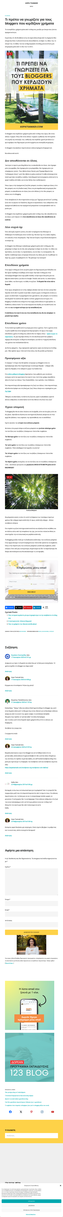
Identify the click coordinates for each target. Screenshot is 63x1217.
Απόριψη (31, 1206)
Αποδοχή (31, 1201)
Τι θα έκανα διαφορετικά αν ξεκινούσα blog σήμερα (19, 1095)
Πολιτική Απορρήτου (31, 1214)
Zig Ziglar (8, 391)
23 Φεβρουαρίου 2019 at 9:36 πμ (21, 821)
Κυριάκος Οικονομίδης (18, 655)
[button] (60, 1185)
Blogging (23, 631)
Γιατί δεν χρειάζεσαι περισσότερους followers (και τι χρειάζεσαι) (23, 1102)
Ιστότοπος (8, 920)
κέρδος (51, 631)
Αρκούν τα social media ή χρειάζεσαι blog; (16, 1099)
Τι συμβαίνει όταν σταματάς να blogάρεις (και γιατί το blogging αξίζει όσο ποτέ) (27, 1105)
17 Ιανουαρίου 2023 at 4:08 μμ (21, 679)
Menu (31, 6)
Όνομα (7, 899)
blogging (45, 631)
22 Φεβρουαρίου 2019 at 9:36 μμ (21, 784)
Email (7, 910)
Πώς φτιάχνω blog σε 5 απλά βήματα (15, 1092)
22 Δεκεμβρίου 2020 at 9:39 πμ (21, 747)
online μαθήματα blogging (16, 374)
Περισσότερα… (9, 963)
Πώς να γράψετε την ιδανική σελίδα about (22, 624)
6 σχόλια (7, 15)
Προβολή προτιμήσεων (31, 1210)
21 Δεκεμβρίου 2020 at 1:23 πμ (21, 702)
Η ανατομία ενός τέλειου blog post (20, 621)
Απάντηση (8, 671)
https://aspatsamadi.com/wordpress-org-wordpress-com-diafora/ (26, 767)
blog (40, 631)
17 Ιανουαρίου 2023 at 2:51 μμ (21, 657)
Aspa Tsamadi (31, 3)
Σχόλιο (8, 867)
